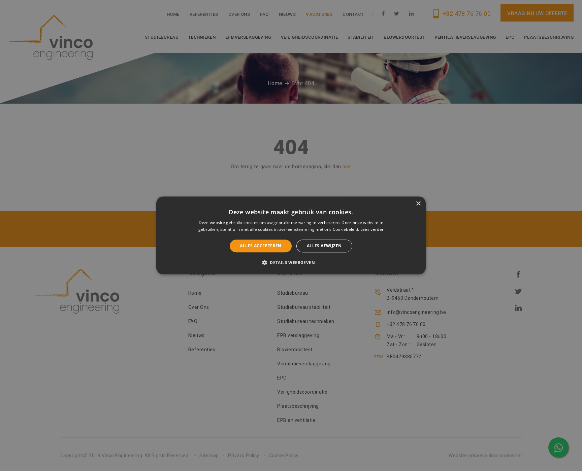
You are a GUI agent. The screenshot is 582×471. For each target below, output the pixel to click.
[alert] (291, 235)
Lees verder (372, 229)
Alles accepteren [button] (260, 246)
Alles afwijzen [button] (324, 246)
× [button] (418, 203)
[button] (291, 262)
